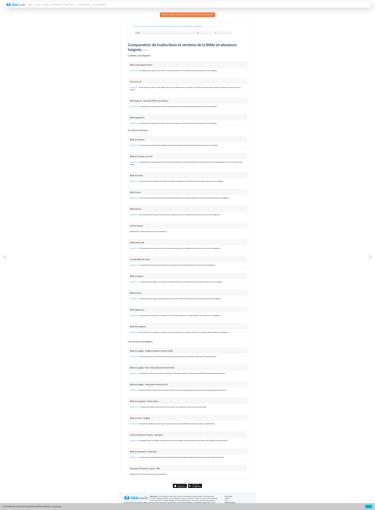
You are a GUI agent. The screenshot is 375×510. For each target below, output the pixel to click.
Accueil (135, 26)
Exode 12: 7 (134, 123)
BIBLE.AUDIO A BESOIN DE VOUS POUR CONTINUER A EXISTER (189, 15)
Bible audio (153, 496)
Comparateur (57, 4)
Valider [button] (368, 506)
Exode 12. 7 (134, 106)
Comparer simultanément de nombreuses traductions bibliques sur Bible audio (166, 26)
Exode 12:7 (134, 70)
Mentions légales (230, 502)
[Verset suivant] (370, 257)
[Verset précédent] (5, 257)
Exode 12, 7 (134, 198)
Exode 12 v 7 (134, 282)
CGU (226, 500)
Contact (227, 498)
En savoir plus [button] (56, 506)
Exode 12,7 (134, 181)
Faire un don (228, 496)
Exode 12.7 (134, 87)
